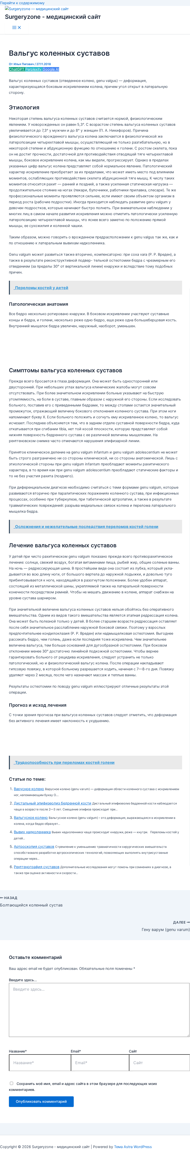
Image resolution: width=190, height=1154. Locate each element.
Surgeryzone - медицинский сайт (53, 16)
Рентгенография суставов (36, 867)
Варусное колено (29, 789)
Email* (76, 1051)
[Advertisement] (99, 345)
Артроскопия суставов (34, 846)
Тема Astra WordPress (133, 1147)
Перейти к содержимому (22, 3)
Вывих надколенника (32, 832)
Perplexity (34, 69)
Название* (18, 1051)
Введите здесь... (23, 980)
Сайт (133, 1051)
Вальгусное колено (31, 817)
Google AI (51, 69)
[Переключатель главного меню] (17, 28)
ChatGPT (17, 69)
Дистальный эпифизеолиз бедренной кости (52, 803)
